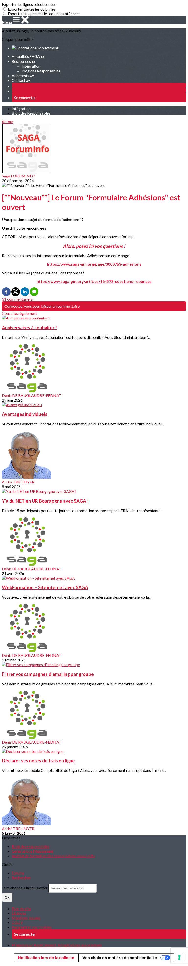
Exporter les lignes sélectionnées (29, 4)
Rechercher (21, 877)
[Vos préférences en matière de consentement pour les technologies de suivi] (179, 957)
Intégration (31, 66)
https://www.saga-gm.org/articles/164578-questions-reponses (94, 281)
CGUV (17, 922)
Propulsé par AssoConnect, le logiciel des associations (57, 945)
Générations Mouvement (33, 851)
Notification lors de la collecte (46, 957)
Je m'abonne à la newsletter (25, 887)
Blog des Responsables (41, 70)
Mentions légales (26, 917)
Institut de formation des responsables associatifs (53, 855)
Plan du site (21, 908)
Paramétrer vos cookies (32, 927)
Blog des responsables (30, 846)
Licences (19, 913)
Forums (18, 872)
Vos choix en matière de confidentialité (119, 957)
